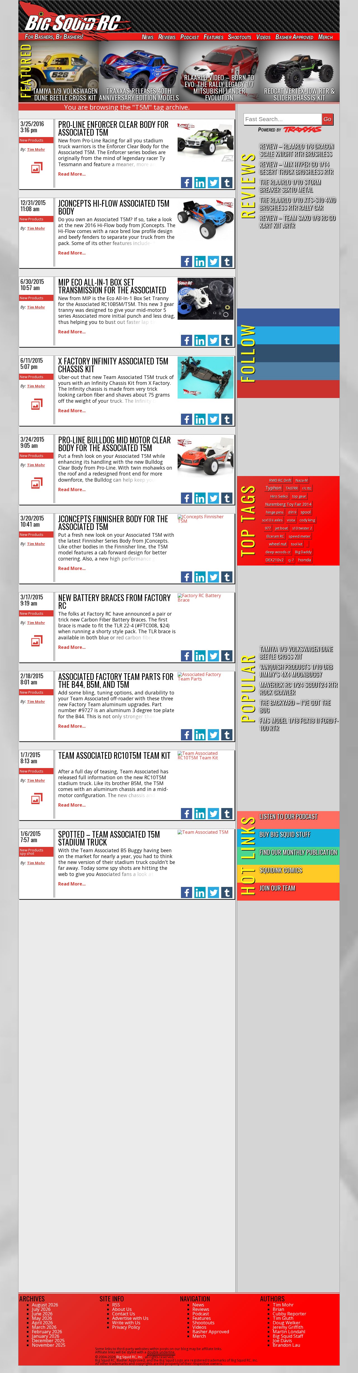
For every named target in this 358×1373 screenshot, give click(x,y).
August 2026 (45, 1305)
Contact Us (123, 1314)
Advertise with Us (130, 1318)
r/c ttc (306, 488)
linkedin (200, 179)
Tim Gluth (283, 1318)
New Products (31, 140)
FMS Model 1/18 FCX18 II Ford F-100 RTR (299, 723)
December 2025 (48, 1340)
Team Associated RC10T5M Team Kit (114, 755)
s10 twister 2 (302, 528)
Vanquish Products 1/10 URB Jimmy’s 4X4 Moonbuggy (296, 670)
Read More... (72, 174)
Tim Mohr (36, 149)
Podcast (189, 37)
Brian (278, 1309)
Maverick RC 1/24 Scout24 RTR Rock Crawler (298, 688)
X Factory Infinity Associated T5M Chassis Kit (113, 365)
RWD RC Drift (280, 480)
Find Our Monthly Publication (298, 851)
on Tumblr (296, 353)
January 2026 (45, 1336)
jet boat (281, 528)
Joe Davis (282, 1340)
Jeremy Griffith (288, 1327)
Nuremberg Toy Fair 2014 (288, 504)
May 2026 (42, 1318)
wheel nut (278, 544)
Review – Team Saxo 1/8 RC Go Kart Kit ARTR (297, 221)
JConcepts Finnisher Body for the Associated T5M (113, 522)
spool (306, 512)
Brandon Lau (286, 1345)
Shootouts (239, 37)
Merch (325, 37)
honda (304, 559)
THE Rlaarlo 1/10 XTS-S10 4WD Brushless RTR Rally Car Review (298, 204)
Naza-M (302, 480)
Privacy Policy (126, 1327)
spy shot (27, 853)
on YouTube (293, 389)
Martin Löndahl (289, 1332)
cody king (307, 520)
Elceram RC (275, 536)
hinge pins (275, 512)
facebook (186, 179)
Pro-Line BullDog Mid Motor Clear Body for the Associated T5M (114, 443)
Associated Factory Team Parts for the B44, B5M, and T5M (116, 680)
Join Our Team (277, 887)
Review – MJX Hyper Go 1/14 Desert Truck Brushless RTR (296, 167)
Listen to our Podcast (289, 816)
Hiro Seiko (279, 496)
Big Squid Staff (288, 1336)
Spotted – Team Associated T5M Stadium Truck (109, 838)
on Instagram (287, 371)
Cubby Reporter (289, 1314)
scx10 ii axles (272, 520)
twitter (213, 179)
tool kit (296, 544)
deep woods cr (278, 552)
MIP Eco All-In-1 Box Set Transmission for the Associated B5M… (112, 289)
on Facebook (289, 317)
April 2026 (42, 1323)
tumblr (226, 179)
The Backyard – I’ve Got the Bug (295, 706)
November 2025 (48, 1345)
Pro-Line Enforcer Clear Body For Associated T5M (113, 128)
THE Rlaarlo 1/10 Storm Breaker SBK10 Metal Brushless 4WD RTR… (290, 186)
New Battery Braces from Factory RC (114, 601)
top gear (299, 496)
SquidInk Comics (281, 869)
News (147, 37)
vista (291, 519)
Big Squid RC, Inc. (129, 1357)
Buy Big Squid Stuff (285, 834)
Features (213, 37)
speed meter (299, 536)
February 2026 (47, 1332)
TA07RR (292, 488)
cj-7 (291, 560)
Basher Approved (294, 37)
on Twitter (296, 335)
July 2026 (41, 1309)
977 (268, 528)
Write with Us (126, 1323)
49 (20, 1368)
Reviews (166, 37)
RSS (116, 1305)
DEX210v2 (275, 559)
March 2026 (44, 1327)
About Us (122, 1309)
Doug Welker (286, 1323)
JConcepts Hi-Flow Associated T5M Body (113, 207)
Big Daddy (303, 552)
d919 (292, 512)
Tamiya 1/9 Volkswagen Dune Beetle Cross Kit (296, 652)
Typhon (273, 488)
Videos (263, 37)
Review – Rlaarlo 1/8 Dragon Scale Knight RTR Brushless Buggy (297, 150)
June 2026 (42, 1314)
